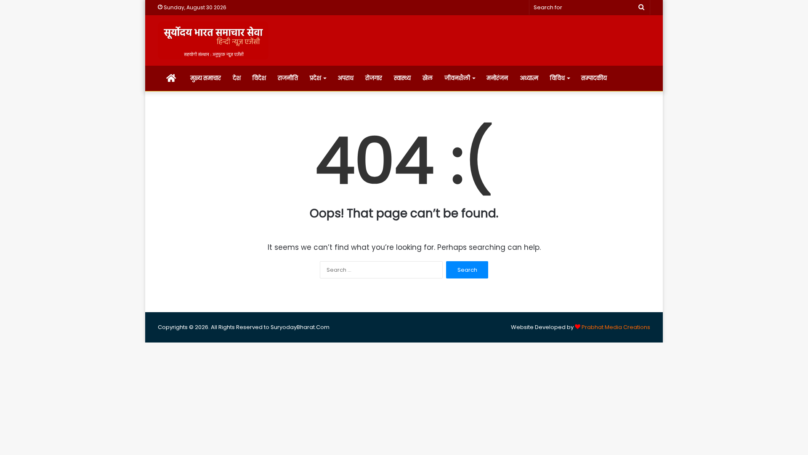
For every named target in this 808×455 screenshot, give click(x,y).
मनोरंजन (497, 78)
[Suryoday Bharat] (213, 40)
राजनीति (288, 78)
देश (237, 78)
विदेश (259, 78)
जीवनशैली (457, 78)
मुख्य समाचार (205, 78)
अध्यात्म (529, 78)
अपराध (346, 78)
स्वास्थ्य (402, 78)
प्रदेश (315, 78)
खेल (428, 78)
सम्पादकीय (594, 78)
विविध (557, 78)
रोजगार (373, 78)
